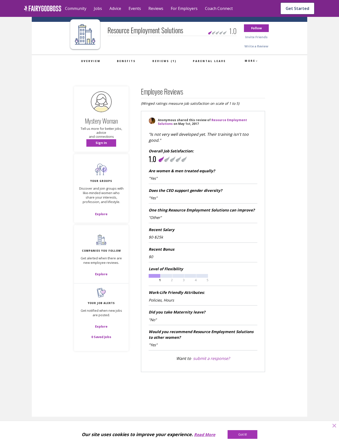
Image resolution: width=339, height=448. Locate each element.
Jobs (98, 8)
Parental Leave (209, 61)
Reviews (155, 8)
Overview (91, 61)
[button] (256, 28)
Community (75, 8)
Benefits (126, 61)
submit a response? (211, 358)
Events (135, 8)
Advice (115, 8)
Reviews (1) (164, 61)
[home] (42, 8)
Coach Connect (219, 8)
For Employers (184, 8)
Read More (204, 434)
